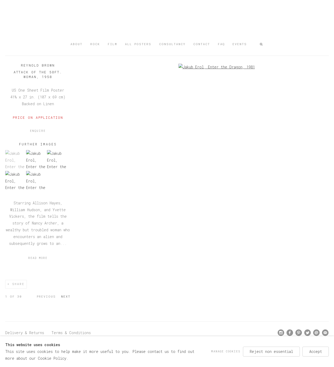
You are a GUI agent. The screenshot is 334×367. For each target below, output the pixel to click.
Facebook (290, 332)
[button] (261, 44)
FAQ (221, 44)
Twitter (307, 332)
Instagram (281, 332)
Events (239, 44)
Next (65, 296)
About (76, 44)
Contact (201, 44)
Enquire (38, 131)
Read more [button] (37, 258)
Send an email (316, 332)
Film (112, 44)
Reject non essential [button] (271, 351)
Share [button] (18, 284)
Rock (95, 44)
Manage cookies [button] (225, 351)
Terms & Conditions (71, 332)
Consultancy (172, 44)
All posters (138, 44)
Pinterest (298, 332)
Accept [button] (315, 351)
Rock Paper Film (167, 21)
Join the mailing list (325, 332)
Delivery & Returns (24, 332)
